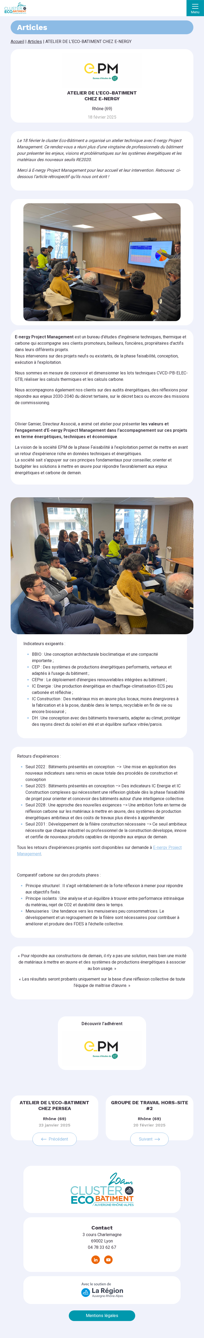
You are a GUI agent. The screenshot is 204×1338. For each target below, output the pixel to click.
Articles (35, 41)
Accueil (17, 41)
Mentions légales (102, 1315)
